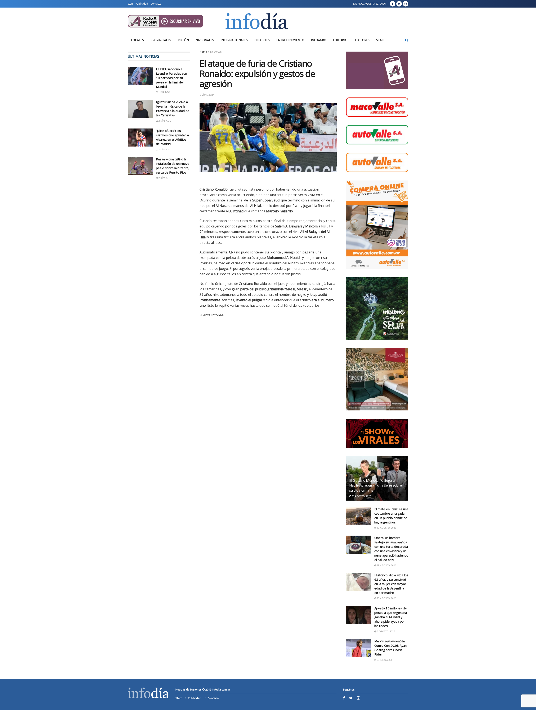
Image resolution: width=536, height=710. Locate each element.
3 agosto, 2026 (385, 631)
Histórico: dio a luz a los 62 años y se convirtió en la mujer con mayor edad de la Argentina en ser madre (391, 584)
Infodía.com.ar (221, 689)
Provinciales (161, 40)
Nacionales (205, 40)
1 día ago (164, 92)
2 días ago (164, 120)
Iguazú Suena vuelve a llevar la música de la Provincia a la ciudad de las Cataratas (172, 108)
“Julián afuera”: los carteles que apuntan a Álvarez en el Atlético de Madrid (172, 137)
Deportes (262, 40)
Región (183, 40)
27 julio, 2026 (384, 659)
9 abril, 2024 (207, 94)
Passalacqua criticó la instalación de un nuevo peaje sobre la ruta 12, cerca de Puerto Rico (172, 165)
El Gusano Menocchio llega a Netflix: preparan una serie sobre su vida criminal (375, 485)
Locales (137, 40)
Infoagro (318, 40)
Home (203, 51)
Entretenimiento (290, 40)
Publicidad (141, 3)
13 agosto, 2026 (386, 598)
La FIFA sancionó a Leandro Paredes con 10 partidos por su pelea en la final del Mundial (171, 78)
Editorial (340, 40)
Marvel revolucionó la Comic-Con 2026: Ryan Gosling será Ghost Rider (390, 647)
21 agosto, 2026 (361, 496)
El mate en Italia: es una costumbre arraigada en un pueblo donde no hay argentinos (391, 515)
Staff (130, 3)
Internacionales (234, 40)
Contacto (156, 3)
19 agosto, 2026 (386, 527)
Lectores (362, 40)
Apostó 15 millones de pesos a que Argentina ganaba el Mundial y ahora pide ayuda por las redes (390, 617)
